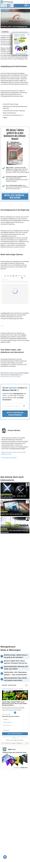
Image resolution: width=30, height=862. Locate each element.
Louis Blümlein (21, 483)
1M (10, 275)
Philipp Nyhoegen (20, 518)
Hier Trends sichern (21, 53)
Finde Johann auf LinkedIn (9, 457)
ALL (25, 275)
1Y (19, 275)
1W (8, 275)
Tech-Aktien (5, 31)
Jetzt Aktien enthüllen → (15, 733)
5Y (21, 275)
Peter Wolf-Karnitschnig (19, 501)
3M (13, 275)
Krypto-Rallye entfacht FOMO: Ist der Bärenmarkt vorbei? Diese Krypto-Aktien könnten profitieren (14, 703)
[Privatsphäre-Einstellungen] (5, 857)
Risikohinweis (19, 743)
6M (16, 275)
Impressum (13, 743)
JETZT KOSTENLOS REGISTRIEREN (15, 414)
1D (5, 275)
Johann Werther (25, 10)
